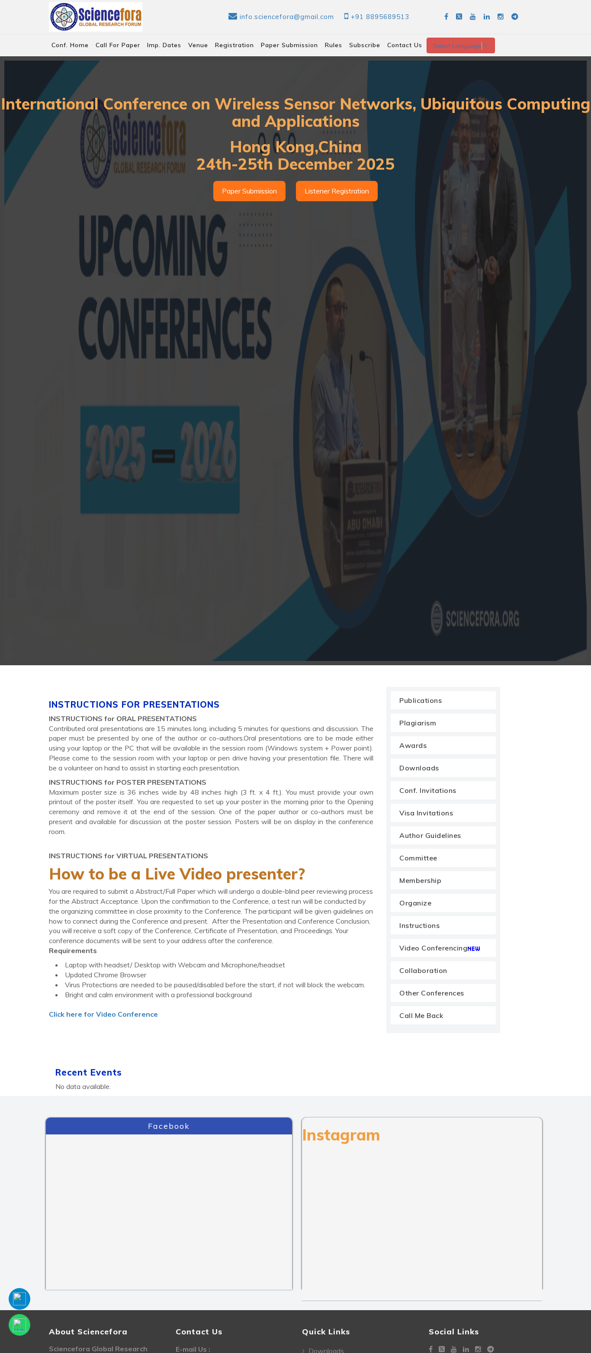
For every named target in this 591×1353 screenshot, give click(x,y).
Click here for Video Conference (103, 1014)
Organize (415, 903)
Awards (413, 745)
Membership (420, 880)
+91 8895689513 (380, 17)
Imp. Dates (164, 45)
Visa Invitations (426, 813)
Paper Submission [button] (249, 191)
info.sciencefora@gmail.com (287, 17)
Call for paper (118, 45)
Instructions (419, 925)
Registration (234, 45)
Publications (420, 700)
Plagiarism (417, 722)
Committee (418, 858)
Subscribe (364, 45)
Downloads (419, 767)
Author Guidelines (430, 835)
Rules (333, 45)
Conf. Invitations (427, 790)
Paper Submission (289, 45)
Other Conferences (431, 993)
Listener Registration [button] (337, 191)
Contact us (404, 45)
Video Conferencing (433, 948)
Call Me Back (421, 1015)
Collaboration (423, 970)
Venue (198, 45)
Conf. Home (70, 45)
